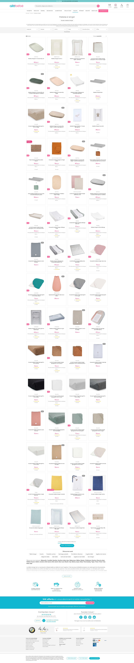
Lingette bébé (89, 554)
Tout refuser (83, 658)
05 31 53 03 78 (98, 591)
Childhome (88, 560)
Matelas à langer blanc (98, 92)
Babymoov (73, 560)
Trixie (100, 562)
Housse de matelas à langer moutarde (57, 494)
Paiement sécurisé (97, 638)
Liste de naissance (79, 639)
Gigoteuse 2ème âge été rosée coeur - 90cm (57, 295)
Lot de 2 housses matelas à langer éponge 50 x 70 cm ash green (77, 430)
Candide (49, 560)
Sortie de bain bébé (66, 556)
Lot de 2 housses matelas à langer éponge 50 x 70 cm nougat (98, 430)
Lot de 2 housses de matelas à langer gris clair (36, 495)
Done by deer (101, 560)
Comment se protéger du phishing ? (49, 645)
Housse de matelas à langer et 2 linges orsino (57, 160)
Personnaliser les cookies (30, 642)
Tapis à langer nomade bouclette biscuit (36, 160)
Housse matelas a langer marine (98, 494)
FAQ (60, 645)
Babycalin (44, 560)
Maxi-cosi (61, 562)
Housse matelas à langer (67, 20)
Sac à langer (91, 556)
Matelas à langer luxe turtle (98, 126)
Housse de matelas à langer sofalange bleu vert (77, 223)
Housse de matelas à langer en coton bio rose (36, 430)
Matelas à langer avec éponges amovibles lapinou (97, 329)
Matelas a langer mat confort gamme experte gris (36, 329)
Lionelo (42, 562)
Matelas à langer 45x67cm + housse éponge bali (77, 127)
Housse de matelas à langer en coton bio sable (56, 464)
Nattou (74, 562)
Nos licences (61, 642)
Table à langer (33, 554)
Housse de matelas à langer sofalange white (57, 228)
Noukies (55, 560)
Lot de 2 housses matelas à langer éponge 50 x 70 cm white (57, 397)
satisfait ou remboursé (77, 589)
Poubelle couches (51, 554)
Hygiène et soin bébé (79, 556)
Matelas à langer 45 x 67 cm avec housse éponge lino (77, 495)
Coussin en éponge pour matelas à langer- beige (56, 194)
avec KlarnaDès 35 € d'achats (56, 590)
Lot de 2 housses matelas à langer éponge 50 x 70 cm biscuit (57, 363)
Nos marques (45, 642)
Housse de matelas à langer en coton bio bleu (36, 262)
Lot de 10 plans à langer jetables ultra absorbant (77, 262)
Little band (47, 562)
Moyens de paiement (29, 646)
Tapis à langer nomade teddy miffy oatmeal (98, 528)
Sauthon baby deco (63, 560)
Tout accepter (94, 658)
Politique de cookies (29, 643)
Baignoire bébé (45, 556)
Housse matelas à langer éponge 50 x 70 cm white (77, 397)
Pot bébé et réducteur (77, 554)
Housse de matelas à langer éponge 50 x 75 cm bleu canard (36, 295)
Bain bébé (55, 556)
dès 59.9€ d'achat (35, 589)
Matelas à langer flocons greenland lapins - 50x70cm (77, 59)
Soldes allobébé (45, 646)
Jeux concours (78, 642)
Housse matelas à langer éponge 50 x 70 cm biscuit (36, 363)
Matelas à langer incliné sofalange (98, 227)
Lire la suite (67, 576)
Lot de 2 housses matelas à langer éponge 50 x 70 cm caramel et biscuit (77, 363)
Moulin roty (68, 562)
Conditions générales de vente (31, 639)
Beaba (82, 560)
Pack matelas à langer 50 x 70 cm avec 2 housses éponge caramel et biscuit (98, 160)
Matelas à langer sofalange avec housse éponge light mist (56, 262)
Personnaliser (71, 658)
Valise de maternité (79, 643)
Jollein (37, 562)
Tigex (93, 562)
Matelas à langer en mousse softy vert (36, 58)
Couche (41, 554)
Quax (77, 562)
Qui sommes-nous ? (46, 639)
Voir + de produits (67, 545)
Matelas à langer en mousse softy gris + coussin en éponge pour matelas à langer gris (98, 194)
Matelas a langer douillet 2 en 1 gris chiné (57, 329)
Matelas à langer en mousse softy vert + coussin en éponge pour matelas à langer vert (36, 93)
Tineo (96, 562)
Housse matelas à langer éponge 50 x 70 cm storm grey (98, 397)
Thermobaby (87, 562)
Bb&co (78, 560)
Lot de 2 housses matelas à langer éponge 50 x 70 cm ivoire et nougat (97, 59)
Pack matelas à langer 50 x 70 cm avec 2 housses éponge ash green (36, 194)
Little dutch (54, 562)
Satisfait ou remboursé (30, 649)
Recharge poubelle (63, 554)
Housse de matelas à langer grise (36, 527)
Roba (81, 562)
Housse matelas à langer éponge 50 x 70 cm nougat (36, 127)
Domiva (94, 560)
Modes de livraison (29, 645)
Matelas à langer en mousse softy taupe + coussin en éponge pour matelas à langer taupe (57, 127)
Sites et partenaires (62, 639)
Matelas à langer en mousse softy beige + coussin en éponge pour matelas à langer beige (77, 160)
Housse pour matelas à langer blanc (77, 527)
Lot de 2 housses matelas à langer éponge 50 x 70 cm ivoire (77, 464)
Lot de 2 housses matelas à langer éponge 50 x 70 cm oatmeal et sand (36, 228)
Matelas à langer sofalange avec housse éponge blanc (77, 93)
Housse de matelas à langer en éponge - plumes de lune (98, 363)
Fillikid (28, 562)
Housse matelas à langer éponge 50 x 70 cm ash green (57, 430)
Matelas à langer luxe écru (56, 58)
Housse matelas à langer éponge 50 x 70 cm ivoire (36, 464)
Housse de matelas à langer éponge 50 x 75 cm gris (77, 295)
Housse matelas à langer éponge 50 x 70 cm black (36, 397)
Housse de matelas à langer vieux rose (98, 261)
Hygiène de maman (101, 554)
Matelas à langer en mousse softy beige (57, 93)
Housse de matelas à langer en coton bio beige (77, 329)
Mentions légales (46, 643)
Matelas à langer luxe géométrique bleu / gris (56, 528)
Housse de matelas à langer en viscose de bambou (98, 464)
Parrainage (78, 645)
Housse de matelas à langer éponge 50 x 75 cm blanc (98, 295)
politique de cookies (32, 660)
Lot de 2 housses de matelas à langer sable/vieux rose (77, 194)
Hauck (33, 562)
